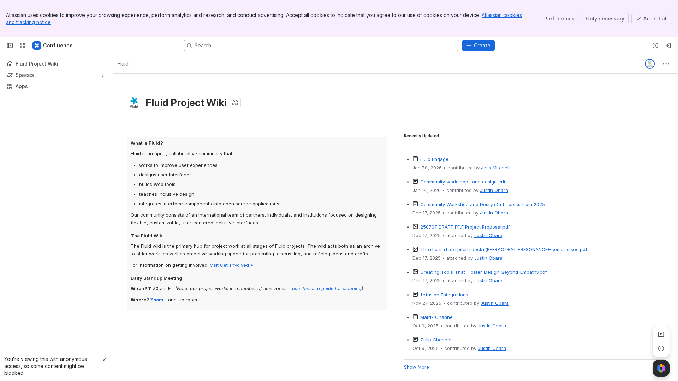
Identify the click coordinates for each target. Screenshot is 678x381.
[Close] (104, 360)
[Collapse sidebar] (10, 45)
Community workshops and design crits (464, 182)
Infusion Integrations (444, 294)
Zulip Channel (435, 340)
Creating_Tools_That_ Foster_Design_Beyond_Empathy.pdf (483, 272)
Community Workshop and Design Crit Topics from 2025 (482, 204)
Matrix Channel (437, 317)
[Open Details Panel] (661, 348)
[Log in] (668, 45)
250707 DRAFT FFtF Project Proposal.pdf (465, 227)
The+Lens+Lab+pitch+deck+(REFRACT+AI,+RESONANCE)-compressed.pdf (503, 249)
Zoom (156, 299)
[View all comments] (661, 334)
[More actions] (666, 63)
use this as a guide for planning (327, 288)
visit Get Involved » (231, 265)
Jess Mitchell (495, 167)
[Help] (655, 45)
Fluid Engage (434, 159)
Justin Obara (494, 190)
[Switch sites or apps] (22, 45)
